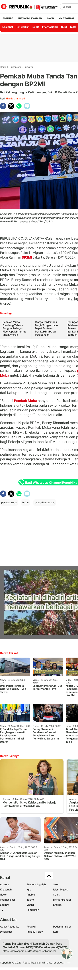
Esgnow (4, 904)
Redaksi (31, 926)
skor (50, 18)
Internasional (50, 26)
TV (1, 909)
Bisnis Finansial (62, 899)
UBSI (64, 26)
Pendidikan (22, 26)
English (57, 904)
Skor (55, 884)
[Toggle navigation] (4, 6)
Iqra (29, 889)
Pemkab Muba (25, 400)
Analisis (31, 894)
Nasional (7, 26)
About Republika (9, 926)
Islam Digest (60, 889)
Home (3, 66)
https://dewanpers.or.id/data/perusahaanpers (29, 950)
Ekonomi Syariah (30, 18)
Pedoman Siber (62, 926)
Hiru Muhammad (15, 98)
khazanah (66, 18)
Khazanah (5, 889)
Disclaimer (6, 931)
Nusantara (15, 66)
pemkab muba (9, 502)
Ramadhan (33, 909)
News (3, 894)
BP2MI (27, 257)
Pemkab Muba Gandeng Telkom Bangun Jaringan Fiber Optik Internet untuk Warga (14, 328)
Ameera (4, 884)
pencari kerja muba (45, 502)
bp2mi (25, 502)
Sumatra (28, 66)
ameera (7, 18)
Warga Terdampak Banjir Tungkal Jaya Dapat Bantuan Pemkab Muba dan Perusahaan (46, 328)
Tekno (30, 899)
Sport (35, 26)
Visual (30, 904)
